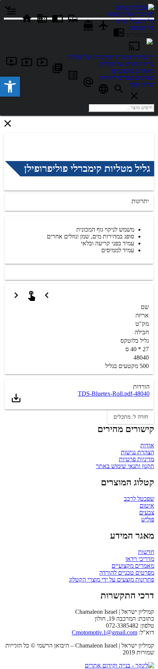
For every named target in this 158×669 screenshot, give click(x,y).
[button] (10, 87)
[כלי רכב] (102, 14)
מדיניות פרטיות (136, 459)
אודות (147, 445)
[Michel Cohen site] (149, 42)
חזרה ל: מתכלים (131, 417)
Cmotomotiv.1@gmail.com (104, 632)
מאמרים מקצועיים (133, 565)
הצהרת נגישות (137, 452)
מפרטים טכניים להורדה (126, 572)
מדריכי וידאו (139, 559)
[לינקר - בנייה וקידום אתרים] (119, 665)
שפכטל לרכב (139, 498)
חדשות (146, 552)
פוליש (147, 519)
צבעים (146, 512)
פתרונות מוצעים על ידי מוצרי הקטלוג (111, 579)
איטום (147, 505)
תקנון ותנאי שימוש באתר (125, 466)
